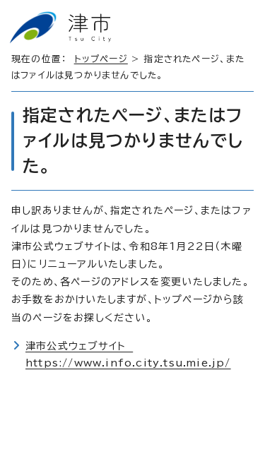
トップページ (101, 59)
